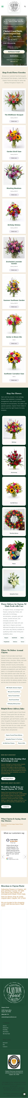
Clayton (6, 637)
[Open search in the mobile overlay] (25, 6)
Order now (14, 121)
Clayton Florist (5, 1007)
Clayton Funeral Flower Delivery (14, 735)
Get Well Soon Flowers (8, 743)
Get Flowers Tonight (14, 51)
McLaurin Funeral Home (14, 691)
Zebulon (15, 641)
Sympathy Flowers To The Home (14, 739)
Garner (22, 641)
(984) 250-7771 (14, 61)
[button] (2, 6)
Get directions (14, 56)
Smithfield (14, 637)
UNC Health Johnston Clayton (14, 687)
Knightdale (6, 641)
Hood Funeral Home (14, 699)
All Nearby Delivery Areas (14, 703)
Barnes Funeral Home (14, 695)
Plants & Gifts (21, 743)
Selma (22, 637)
